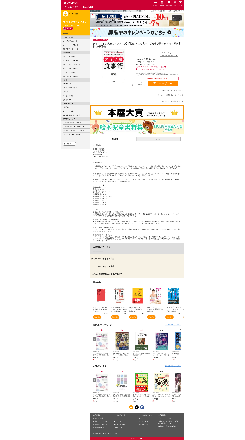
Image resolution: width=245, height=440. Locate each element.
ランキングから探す (69, 72)
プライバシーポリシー (70, 111)
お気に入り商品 (98, 418)
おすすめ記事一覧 (119, 415)
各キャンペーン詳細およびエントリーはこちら (151, 69)
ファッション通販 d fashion (71, 134)
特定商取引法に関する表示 (71, 115)
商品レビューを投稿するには (171, 101)
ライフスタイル (116, 11)
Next (179, 339)
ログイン (69, 144)
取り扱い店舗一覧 (99, 427)
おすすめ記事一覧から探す (71, 76)
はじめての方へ (68, 100)
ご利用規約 (66, 107)
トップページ (94, 11)
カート (116, 418)
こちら (115, 433)
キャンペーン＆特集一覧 (70, 45)
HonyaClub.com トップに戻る (171, 90)
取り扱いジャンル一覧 (100, 424)
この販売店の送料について (169, 56)
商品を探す (96, 415)
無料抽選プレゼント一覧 (70, 49)
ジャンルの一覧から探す (70, 60)
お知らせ (65, 92)
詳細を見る (97, 317)
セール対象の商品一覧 (70, 41)
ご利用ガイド (67, 84)
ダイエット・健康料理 (135, 11)
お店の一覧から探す (69, 56)
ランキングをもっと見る (173, 325)
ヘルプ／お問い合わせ (70, 88)
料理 (124, 11)
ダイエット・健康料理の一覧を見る (169, 95)
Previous (94, 339)
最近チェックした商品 (100, 421)
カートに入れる (162, 83)
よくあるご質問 (68, 96)
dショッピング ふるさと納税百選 (73, 126)
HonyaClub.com (98, 251)
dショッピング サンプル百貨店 (72, 122)
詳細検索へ (66, 33)
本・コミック (105, 11)
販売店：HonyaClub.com (170, 53)
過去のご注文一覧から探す (71, 68)
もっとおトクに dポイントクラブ (73, 130)
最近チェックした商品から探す (73, 64)
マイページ (117, 421)
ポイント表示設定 (119, 424)
